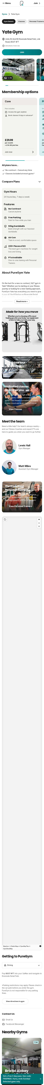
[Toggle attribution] (40, 946)
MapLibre (6, 946)
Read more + (22, 301)
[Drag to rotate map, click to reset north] (39, 526)
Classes (21, 21)
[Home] (22, 3)
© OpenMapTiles (24, 946)
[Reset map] (5, 519)
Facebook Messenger (15, 1024)
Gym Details (9, 21)
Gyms (4, 14)
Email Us (9, 1020)
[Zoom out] (39, 523)
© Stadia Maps (14, 946)
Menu (8, 3)
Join (22, 52)
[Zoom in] (39, 519)
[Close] (40, 1079)
